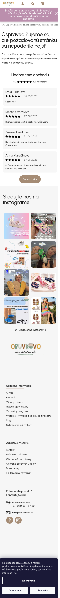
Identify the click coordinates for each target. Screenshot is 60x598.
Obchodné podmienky (18, 459)
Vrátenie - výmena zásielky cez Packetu (29, 415)
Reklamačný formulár (18, 472)
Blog (8, 420)
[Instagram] (18, 520)
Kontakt (10, 449)
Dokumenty (12, 468)
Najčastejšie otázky (17, 406)
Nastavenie (28, 580)
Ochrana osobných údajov (21, 463)
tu (15, 572)
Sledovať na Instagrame (32, 329)
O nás (9, 392)
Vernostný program (17, 411)
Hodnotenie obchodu (30, 74)
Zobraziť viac (30, 179)
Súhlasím (43, 590)
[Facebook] (9, 520)
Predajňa (11, 397)
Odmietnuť (15, 590)
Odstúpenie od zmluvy (19, 425)
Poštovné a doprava (17, 454)
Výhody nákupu (14, 402)
